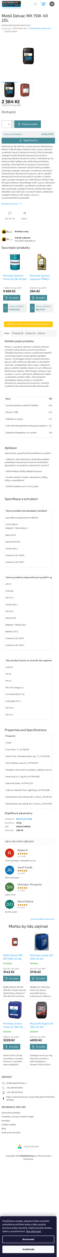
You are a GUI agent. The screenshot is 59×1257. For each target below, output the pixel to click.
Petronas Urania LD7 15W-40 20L (41, 957)
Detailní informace (10, 203)
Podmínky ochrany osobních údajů (18, 1116)
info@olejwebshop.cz (16, 1083)
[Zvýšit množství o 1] (12, 122)
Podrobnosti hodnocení (40, 28)
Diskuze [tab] (41, 333)
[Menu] (52, 4)
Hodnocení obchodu (11, 1132)
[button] (15, 982)
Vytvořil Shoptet (31, 1146)
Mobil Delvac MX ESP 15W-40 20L (12, 957)
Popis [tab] (7, 333)
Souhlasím (28, 1249)
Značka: (10, 31)
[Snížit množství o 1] (12, 126)
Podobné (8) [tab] (17, 333)
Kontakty (6, 1120)
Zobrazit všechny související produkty (28, 324)
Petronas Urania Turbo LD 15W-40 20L (13, 1025)
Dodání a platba (9, 1124)
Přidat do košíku (30, 124)
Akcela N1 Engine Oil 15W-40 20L (41, 1025)
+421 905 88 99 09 (14, 1087)
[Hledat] (35, 4)
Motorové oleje (24, 819)
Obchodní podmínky (11, 1112)
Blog (4, 1128)
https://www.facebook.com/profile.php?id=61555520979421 (30, 1098)
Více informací (33, 1231)
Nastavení (28, 1239)
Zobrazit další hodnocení (41, 919)
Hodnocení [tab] (30, 333)
